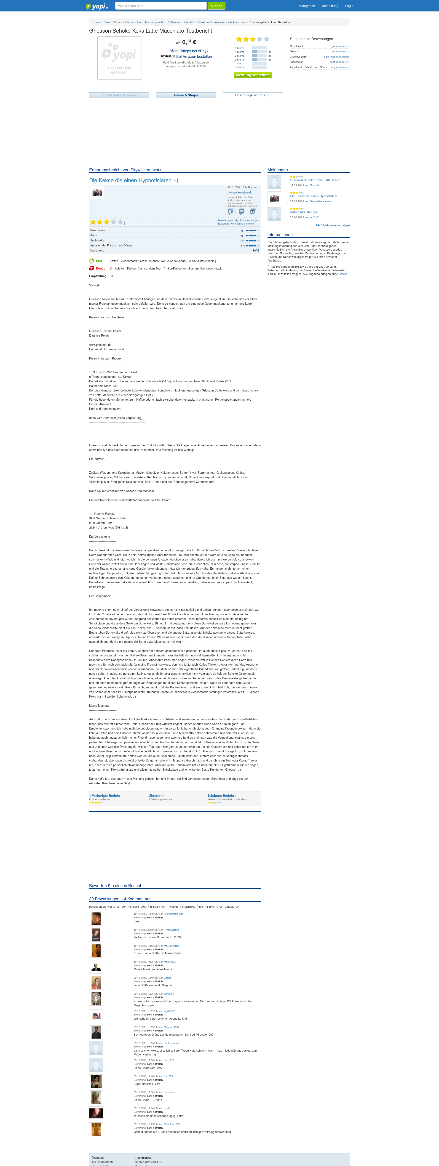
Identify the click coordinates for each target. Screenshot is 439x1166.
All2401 (315, 217)
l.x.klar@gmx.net (173, 913)
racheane (169, 1092)
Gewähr (343, 274)
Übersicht (156, 795)
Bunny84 (169, 993)
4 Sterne (239, 51)
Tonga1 (314, 185)
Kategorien (307, 5)
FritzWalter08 (171, 929)
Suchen (216, 5)
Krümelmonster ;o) (303, 212)
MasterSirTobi (171, 945)
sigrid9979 (169, 1011)
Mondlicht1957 (172, 1124)
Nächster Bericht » (222, 795)
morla (167, 1108)
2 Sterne (239, 59)
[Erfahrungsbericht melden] (253, 212)
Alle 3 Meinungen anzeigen (332, 225)
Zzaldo (167, 977)
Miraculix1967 (171, 1027)
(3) (252, 95)
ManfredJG (170, 961)
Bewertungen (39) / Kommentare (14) (239, 220)
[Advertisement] (219, 132)
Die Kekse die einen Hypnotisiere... (315, 196)
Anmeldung (330, 5)
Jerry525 (169, 1060)
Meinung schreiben (253, 74)
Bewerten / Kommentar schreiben (236, 223)
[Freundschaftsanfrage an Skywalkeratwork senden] (230, 212)
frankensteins (171, 1043)
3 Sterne (239, 55)
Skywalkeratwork (240, 192)
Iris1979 (168, 1076)
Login (349, 5)
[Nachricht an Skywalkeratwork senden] (241, 212)
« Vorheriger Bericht (104, 795)
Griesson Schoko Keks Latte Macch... (317, 180)
